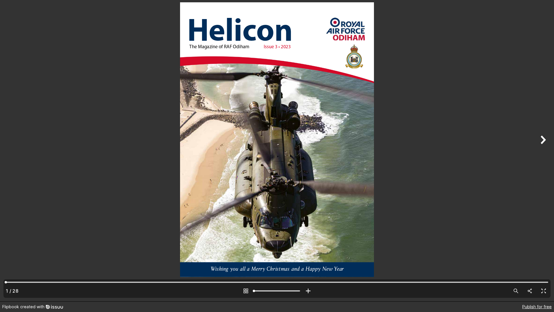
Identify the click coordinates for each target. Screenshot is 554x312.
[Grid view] (246, 291)
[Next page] (542, 150)
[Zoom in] (308, 291)
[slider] (277, 291)
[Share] (530, 291)
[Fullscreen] (543, 291)
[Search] (516, 291)
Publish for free (537, 306)
